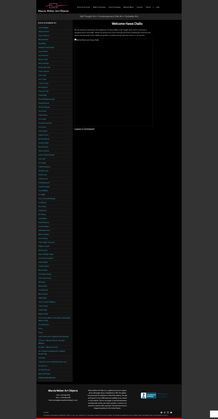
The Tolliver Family (45, 274)
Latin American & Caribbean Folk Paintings (54, 337)
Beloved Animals (44, 374)
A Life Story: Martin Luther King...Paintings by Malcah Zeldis (54, 319)
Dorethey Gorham (45, 123)
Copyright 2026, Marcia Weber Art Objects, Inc (59, 415)
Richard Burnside (44, 67)
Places (41, 333)
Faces (40, 329)
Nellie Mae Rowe (44, 230)
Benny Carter (43, 59)
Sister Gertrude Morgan (47, 199)
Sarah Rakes (43, 218)
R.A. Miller (42, 195)
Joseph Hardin (44, 143)
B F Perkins (42, 215)
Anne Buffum (43, 51)
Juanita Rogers (44, 226)
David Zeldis (43, 310)
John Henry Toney (45, 278)
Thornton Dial (43, 91)
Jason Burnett (43, 55)
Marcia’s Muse (128, 7)
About (148, 7)
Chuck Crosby (43, 83)
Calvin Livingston (45, 167)
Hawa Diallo (43, 95)
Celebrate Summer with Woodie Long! (52, 362)
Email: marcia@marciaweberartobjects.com (63, 400)
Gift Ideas (42, 358)
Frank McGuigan (44, 187)
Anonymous (43, 366)
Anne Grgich (43, 131)
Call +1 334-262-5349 (63, 395)
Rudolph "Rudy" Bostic (46, 48)
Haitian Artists (43, 135)
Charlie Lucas (43, 179)
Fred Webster (43, 290)
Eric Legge (42, 163)
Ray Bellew (42, 44)
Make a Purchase (99, 7)
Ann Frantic (43, 111)
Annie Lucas (43, 175)
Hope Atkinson (44, 36)
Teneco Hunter (44, 151)
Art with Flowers (44, 370)
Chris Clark (42, 75)
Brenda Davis (43, 87)
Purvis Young (43, 306)
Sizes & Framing (114, 7)
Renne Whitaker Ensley (47, 99)
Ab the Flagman (44, 107)
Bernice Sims (43, 250)
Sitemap (46, 412)
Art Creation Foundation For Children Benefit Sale (52, 352)
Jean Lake (42, 159)
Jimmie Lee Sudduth (46, 258)
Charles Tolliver (44, 266)
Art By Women (44, 325)
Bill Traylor (42, 282)
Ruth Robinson (44, 222)
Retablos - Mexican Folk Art (48, 347)
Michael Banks (43, 40)
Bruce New (42, 207)
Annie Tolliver (43, 262)
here (134, 35)
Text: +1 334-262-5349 (63, 398)
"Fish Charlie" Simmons (47, 242)
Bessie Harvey (43, 147)
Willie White (43, 298)
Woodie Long (43, 171)
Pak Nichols (43, 211)
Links (158, 7)
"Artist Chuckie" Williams (47, 302)
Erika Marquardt (44, 183)
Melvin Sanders (44, 234)
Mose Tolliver (43, 270)
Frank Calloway (44, 71)
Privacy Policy (163, 415)
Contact (140, 7)
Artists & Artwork (83, 7)
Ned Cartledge (44, 63)
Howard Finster (44, 103)
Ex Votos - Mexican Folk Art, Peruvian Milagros (52, 342)
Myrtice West (43, 294)
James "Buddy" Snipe (46, 254)
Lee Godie (42, 119)
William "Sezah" (44, 246)
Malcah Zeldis (43, 314)
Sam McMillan (43, 191)
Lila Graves (42, 127)
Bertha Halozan (44, 139)
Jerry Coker (43, 79)
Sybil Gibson (43, 115)
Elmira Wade (43, 286)
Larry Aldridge (43, 28)
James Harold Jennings (46, 155)
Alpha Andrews (44, 32)
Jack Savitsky (43, 238)
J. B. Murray (42, 203)
